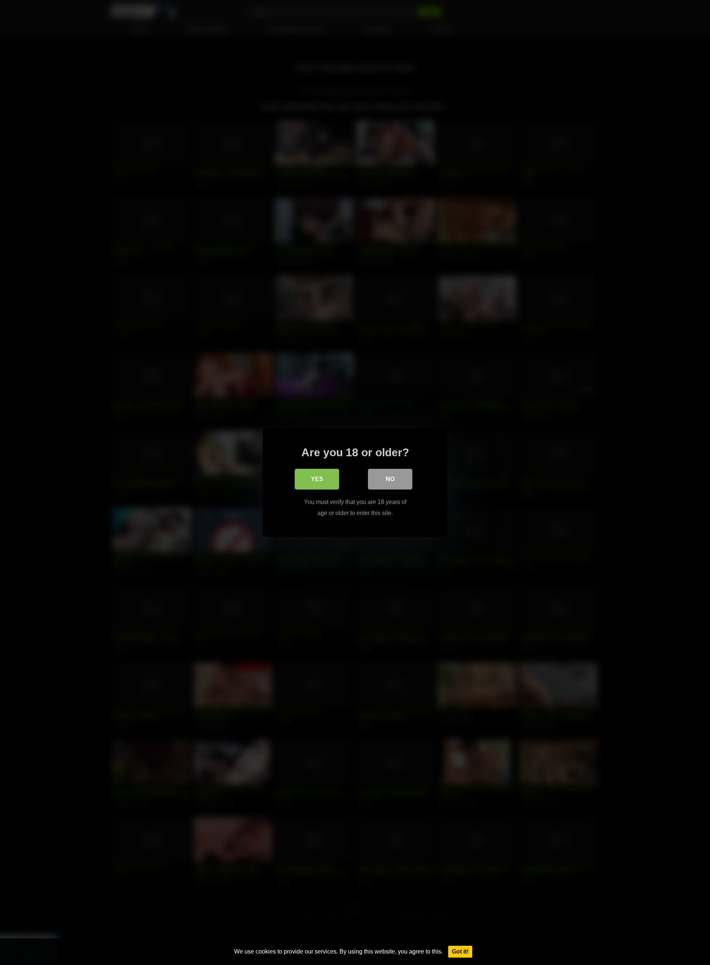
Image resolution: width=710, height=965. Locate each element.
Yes (317, 479)
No (390, 479)
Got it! (460, 951)
